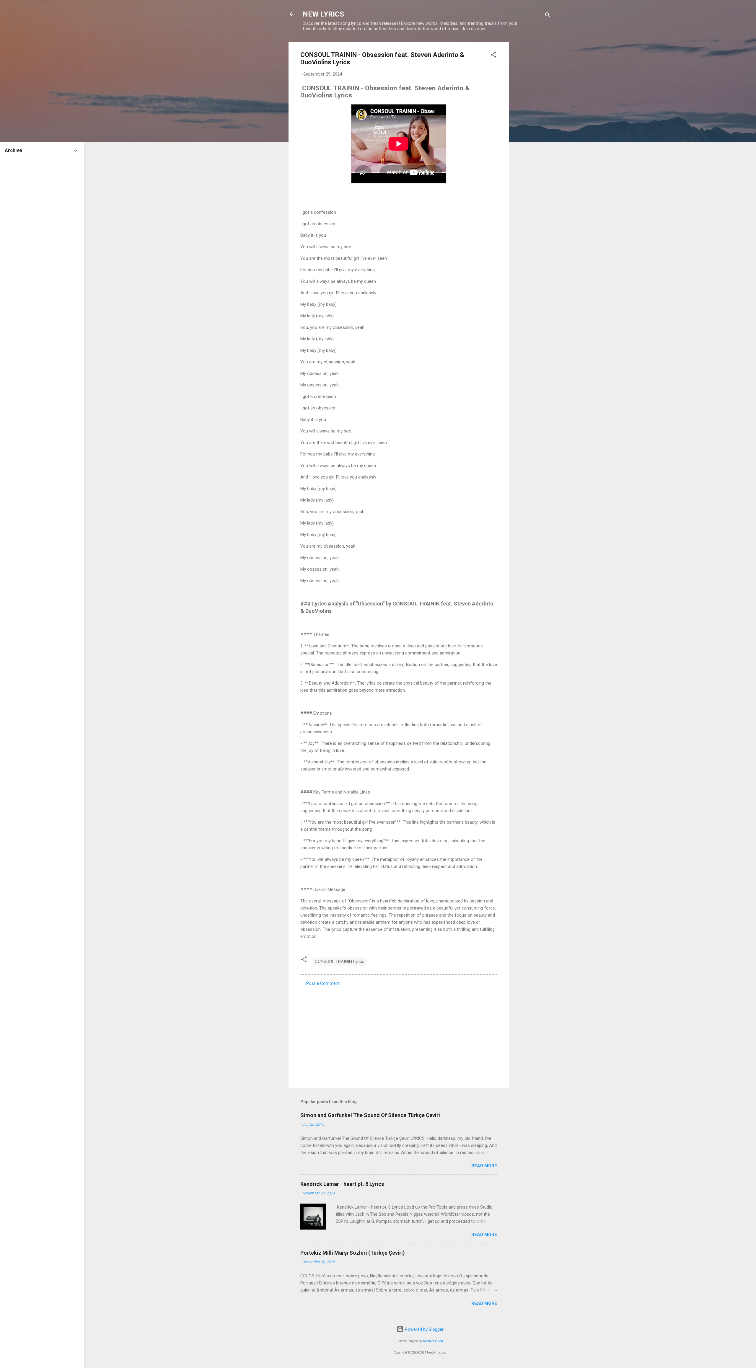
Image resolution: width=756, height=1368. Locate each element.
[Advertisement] (532, 130)
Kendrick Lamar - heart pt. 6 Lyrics (342, 1184)
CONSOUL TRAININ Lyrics (339, 961)
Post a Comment (323, 983)
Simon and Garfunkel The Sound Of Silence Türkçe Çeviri (370, 1115)
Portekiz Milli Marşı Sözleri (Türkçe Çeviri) (352, 1253)
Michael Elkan (433, 1341)
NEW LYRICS (323, 14)
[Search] (547, 16)
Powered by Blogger (424, 1329)
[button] (493, 55)
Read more (484, 1165)
